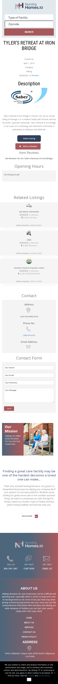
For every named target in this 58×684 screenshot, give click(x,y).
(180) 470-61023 (29, 335)
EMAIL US (47, 568)
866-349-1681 (11, 568)
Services (29, 627)
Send (9, 408)
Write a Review (29, 146)
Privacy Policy (29, 637)
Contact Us (29, 632)
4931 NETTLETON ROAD (30, 273)
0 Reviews (34, 75)
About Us (29, 623)
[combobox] (29, 17)
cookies (31, 675)
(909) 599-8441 (36, 225)
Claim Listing (29, 138)
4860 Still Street (30, 245)
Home (29, 618)
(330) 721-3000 (36, 281)
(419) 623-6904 (36, 253)
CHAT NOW (29, 568)
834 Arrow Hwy (31, 217)
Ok (29, 679)
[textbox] (29, 17)
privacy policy (44, 675)
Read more (27, 516)
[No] (54, 672)
